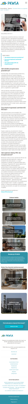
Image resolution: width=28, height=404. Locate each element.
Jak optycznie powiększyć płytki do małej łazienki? (14, 205)
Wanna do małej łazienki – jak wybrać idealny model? (14, 218)
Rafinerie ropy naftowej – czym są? (14, 303)
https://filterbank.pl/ (7, 192)
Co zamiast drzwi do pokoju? (14, 390)
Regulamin (14, 402)
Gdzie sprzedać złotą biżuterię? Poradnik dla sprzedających (14, 383)
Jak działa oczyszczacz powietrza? (14, 57)
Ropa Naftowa (14, 369)
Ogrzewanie (14, 364)
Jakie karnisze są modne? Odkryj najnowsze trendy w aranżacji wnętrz (14, 279)
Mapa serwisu (14, 399)
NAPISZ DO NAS (14, 326)
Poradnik (14, 366)
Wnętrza (10, 8)
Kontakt (14, 354)
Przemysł (14, 368)
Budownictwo (14, 362)
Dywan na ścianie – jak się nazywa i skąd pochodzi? (14, 388)
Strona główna (3, 8)
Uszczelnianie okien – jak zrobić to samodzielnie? (14, 244)
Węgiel (14, 371)
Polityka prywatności (14, 396)
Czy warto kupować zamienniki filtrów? (12, 60)
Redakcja (14, 351)
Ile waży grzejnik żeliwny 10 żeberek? (14, 385)
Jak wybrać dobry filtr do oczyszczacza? (11, 63)
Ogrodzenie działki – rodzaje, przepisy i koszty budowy (14, 231)
